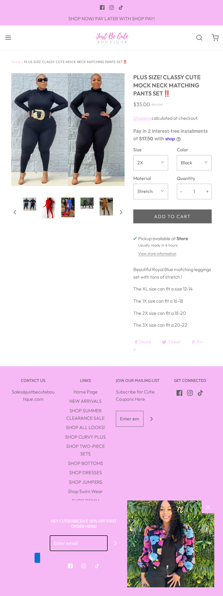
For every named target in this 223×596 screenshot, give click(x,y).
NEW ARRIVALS (85, 401)
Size (137, 149)
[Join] (151, 419)
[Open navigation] (8, 38)
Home (15, 62)
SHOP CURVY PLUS (85, 437)
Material (142, 178)
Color (182, 149)
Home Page (85, 392)
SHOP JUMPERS (85, 482)
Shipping (142, 118)
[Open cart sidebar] (215, 38)
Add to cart (172, 216)
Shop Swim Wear (85, 491)
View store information (157, 253)
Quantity (186, 178)
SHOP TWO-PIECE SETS (85, 450)
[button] (14, 212)
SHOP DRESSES (85, 472)
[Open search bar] (199, 38)
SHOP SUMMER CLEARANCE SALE (85, 414)
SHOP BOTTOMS (85, 463)
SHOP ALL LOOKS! (85, 427)
